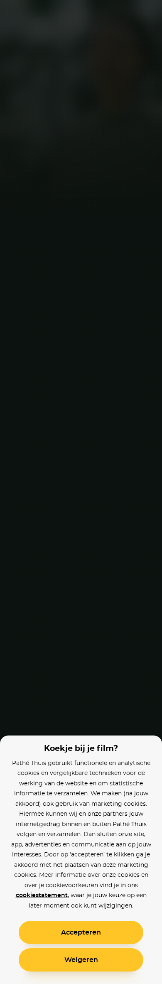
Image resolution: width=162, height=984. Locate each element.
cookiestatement (42, 895)
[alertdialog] (81, 492)
